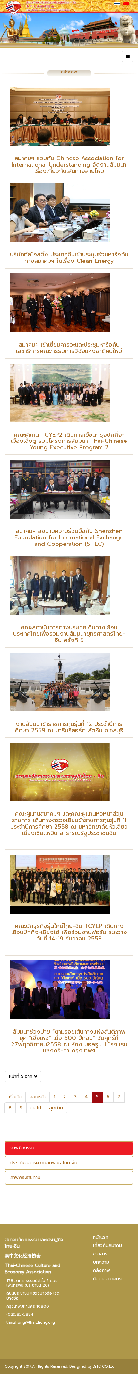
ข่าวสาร (100, 1253)
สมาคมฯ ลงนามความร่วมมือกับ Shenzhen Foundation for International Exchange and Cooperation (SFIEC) (69, 537)
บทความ (101, 1262)
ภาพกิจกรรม (22, 1148)
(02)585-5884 (19, 1314)
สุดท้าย (56, 1107)
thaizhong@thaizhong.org (30, 1322)
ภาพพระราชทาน (25, 1177)
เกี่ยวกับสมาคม (107, 1245)
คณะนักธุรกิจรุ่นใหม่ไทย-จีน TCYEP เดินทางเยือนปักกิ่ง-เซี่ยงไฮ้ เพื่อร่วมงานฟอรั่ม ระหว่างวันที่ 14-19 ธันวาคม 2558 (69, 932)
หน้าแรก (100, 1237)
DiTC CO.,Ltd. (104, 1366)
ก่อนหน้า (38, 1097)
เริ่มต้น (15, 1097)
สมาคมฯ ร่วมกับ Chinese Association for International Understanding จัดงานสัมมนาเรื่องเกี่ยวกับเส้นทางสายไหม (69, 165)
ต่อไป (35, 1107)
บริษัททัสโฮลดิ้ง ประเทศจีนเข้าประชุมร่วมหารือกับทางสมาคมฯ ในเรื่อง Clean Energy (69, 257)
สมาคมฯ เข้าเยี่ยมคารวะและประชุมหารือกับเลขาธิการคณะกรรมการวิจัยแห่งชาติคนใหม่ (69, 348)
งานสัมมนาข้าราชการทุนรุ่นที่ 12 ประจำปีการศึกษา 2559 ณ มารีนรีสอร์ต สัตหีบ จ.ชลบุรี (69, 727)
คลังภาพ (101, 1270)
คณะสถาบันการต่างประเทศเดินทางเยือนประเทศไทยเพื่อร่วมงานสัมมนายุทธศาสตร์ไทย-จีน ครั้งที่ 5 (69, 634)
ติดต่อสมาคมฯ (107, 1278)
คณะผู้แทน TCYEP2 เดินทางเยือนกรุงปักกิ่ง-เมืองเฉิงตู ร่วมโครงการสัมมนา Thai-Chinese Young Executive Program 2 (69, 441)
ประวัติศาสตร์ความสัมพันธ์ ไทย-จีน (43, 1162)
